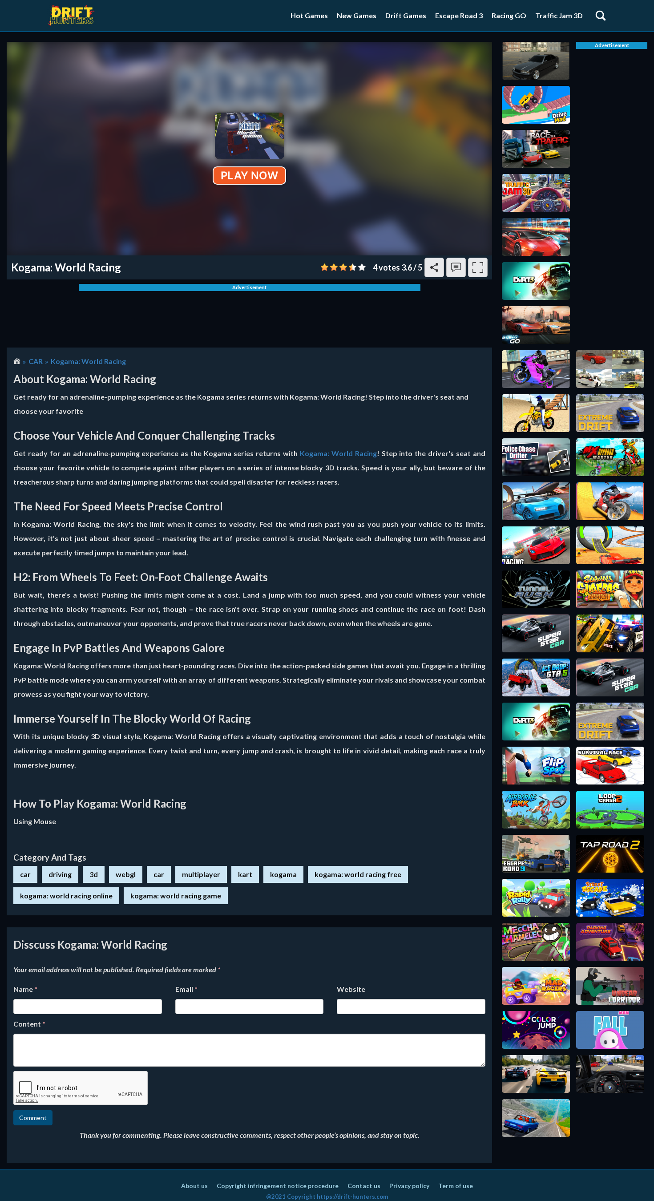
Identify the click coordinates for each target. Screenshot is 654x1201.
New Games (356, 15)
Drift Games (405, 15)
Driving (60, 874)
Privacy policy (409, 1185)
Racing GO (509, 15)
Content (29, 1023)
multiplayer (201, 874)
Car (158, 874)
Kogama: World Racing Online (66, 895)
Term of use (455, 1185)
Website (351, 989)
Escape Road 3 (459, 15)
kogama (283, 874)
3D (93, 874)
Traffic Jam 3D (559, 15)
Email (186, 989)
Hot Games (309, 15)
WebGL (126, 874)
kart (245, 874)
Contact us (363, 1185)
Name (25, 989)
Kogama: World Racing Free (358, 874)
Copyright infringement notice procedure (278, 1185)
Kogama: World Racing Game (175, 895)
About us (194, 1185)
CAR (35, 361)
